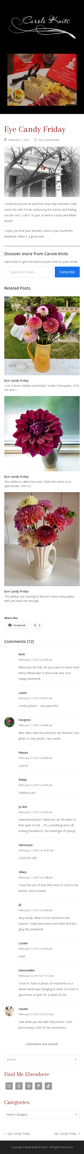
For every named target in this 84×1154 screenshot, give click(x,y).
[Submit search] (76, 1060)
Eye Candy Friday (49, 140)
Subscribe (67, 272)
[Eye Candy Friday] (42, 335)
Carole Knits (30, 1147)
